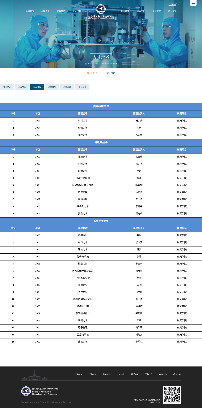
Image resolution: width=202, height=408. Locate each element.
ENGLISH (172, 4)
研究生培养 (110, 72)
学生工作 (141, 11)
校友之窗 (172, 11)
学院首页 (30, 11)
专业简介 (7, 87)
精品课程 (114, 63)
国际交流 (156, 11)
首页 (89, 63)
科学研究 (125, 11)
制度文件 (82, 87)
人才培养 (77, 11)
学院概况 (45, 11)
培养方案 (22, 87)
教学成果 (52, 87)
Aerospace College (38, 402)
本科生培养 (105, 63)
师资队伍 (61, 11)
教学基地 (67, 87)
